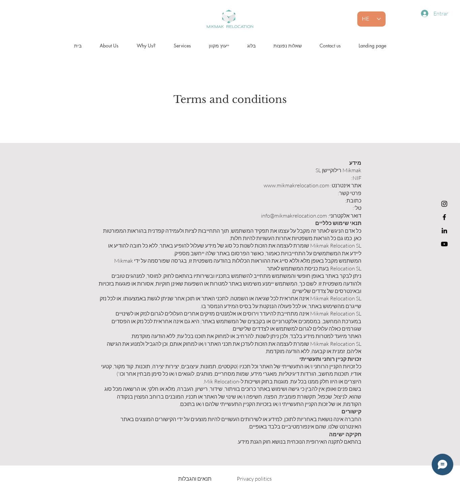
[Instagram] (444, 204)
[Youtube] (444, 244)
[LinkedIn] (444, 230)
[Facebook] (444, 217)
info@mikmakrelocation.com (294, 215)
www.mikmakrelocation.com (296, 185)
